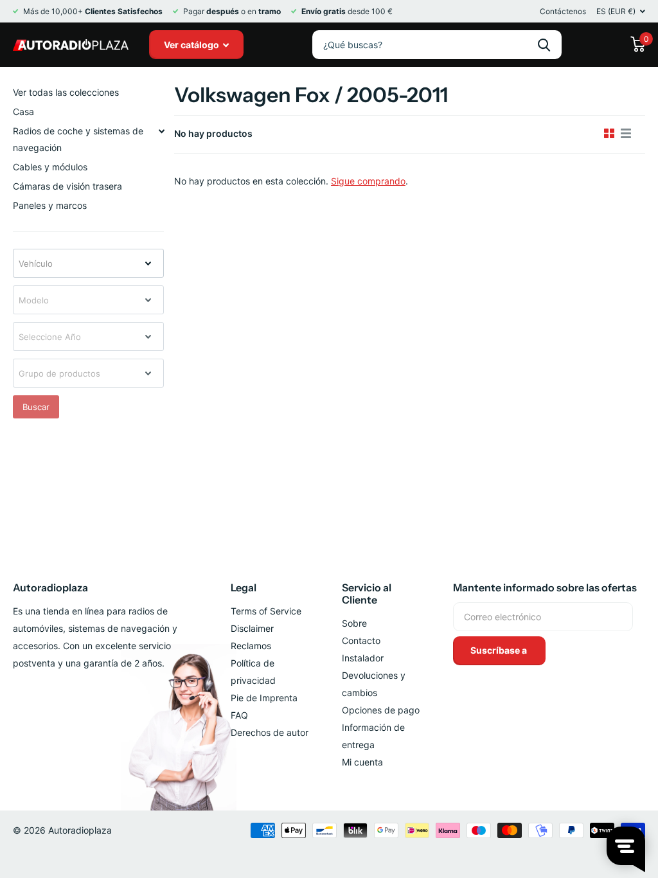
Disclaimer (252, 628)
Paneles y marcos (50, 205)
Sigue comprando (368, 180)
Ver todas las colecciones (66, 92)
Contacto (361, 640)
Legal (243, 587)
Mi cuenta (362, 762)
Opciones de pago (381, 709)
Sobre (354, 623)
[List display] (626, 133)
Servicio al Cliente (366, 593)
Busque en (544, 44)
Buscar (35, 407)
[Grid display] (609, 133)
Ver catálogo (192, 44)
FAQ (239, 715)
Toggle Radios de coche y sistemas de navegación (161, 131)
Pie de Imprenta (264, 697)
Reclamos (251, 645)
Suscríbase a (499, 650)
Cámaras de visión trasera (67, 186)
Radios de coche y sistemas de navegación (78, 139)
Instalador (363, 657)
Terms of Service (266, 610)
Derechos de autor (269, 732)
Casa (23, 111)
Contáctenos (563, 11)
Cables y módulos (50, 166)
